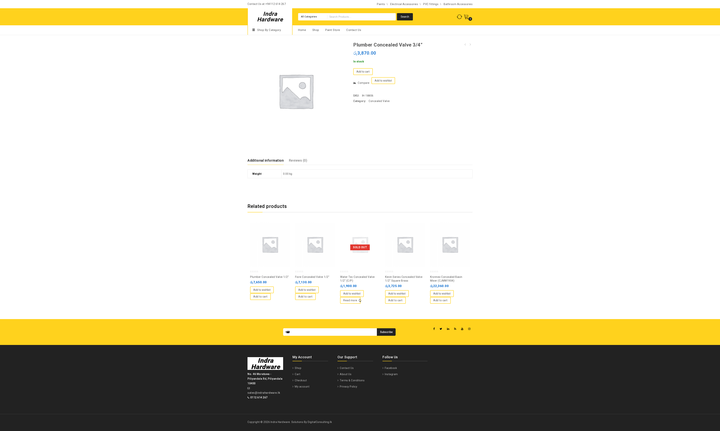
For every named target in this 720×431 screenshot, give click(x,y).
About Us (345, 374)
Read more (350, 300)
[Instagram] (469, 328)
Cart (297, 374)
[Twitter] (441, 328)
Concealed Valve (379, 101)
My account (301, 386)
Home (302, 30)
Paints (381, 4)
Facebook (390, 368)
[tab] (268, 160)
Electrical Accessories (404, 4)
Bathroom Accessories (458, 4)
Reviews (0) (298, 160)
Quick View (274, 235)
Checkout (300, 380)
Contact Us (353, 30)
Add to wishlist (383, 80)
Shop (315, 30)
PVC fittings (430, 4)
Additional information (266, 160)
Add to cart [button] (260, 296)
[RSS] (455, 328)
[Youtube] (462, 328)
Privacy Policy (348, 386)
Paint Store (332, 30)
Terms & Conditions (351, 380)
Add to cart (363, 71)
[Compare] (266, 235)
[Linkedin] (448, 328)
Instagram (391, 374)
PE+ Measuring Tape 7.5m (465, 45)
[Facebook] (434, 328)
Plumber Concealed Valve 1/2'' (470, 45)
